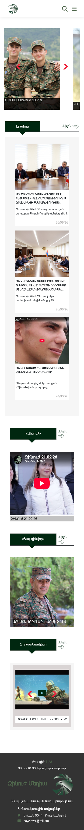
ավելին (67, 126)
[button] (65, 66)
